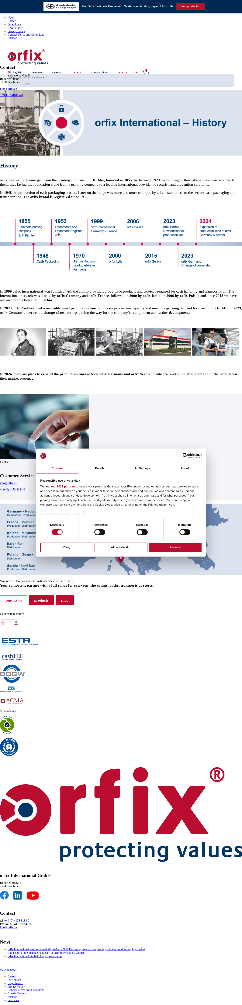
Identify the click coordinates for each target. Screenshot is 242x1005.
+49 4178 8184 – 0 (11, 95)
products (37, 72)
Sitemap (12, 38)
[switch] (99, 532)
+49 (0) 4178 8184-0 (12, 489)
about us (76, 72)
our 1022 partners (63, 486)
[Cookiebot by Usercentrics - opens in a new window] (185, 456)
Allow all (175, 547)
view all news (8, 970)
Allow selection (121, 547)
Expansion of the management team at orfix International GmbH (46, 952)
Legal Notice (15, 27)
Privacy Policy (16, 31)
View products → (190, 6)
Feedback (13, 1000)
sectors (56, 72)
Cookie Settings (17, 993)
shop (136, 72)
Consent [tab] (57, 468)
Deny (66, 547)
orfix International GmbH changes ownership (35, 956)
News (11, 17)
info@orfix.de (8, 88)
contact (122, 72)
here (35, 108)
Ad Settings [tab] (142, 468)
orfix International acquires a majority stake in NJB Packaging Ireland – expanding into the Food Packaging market (76, 949)
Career (12, 21)
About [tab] (185, 468)
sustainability (100, 72)
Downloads (14, 24)
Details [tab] (99, 468)
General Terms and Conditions (26, 34)
